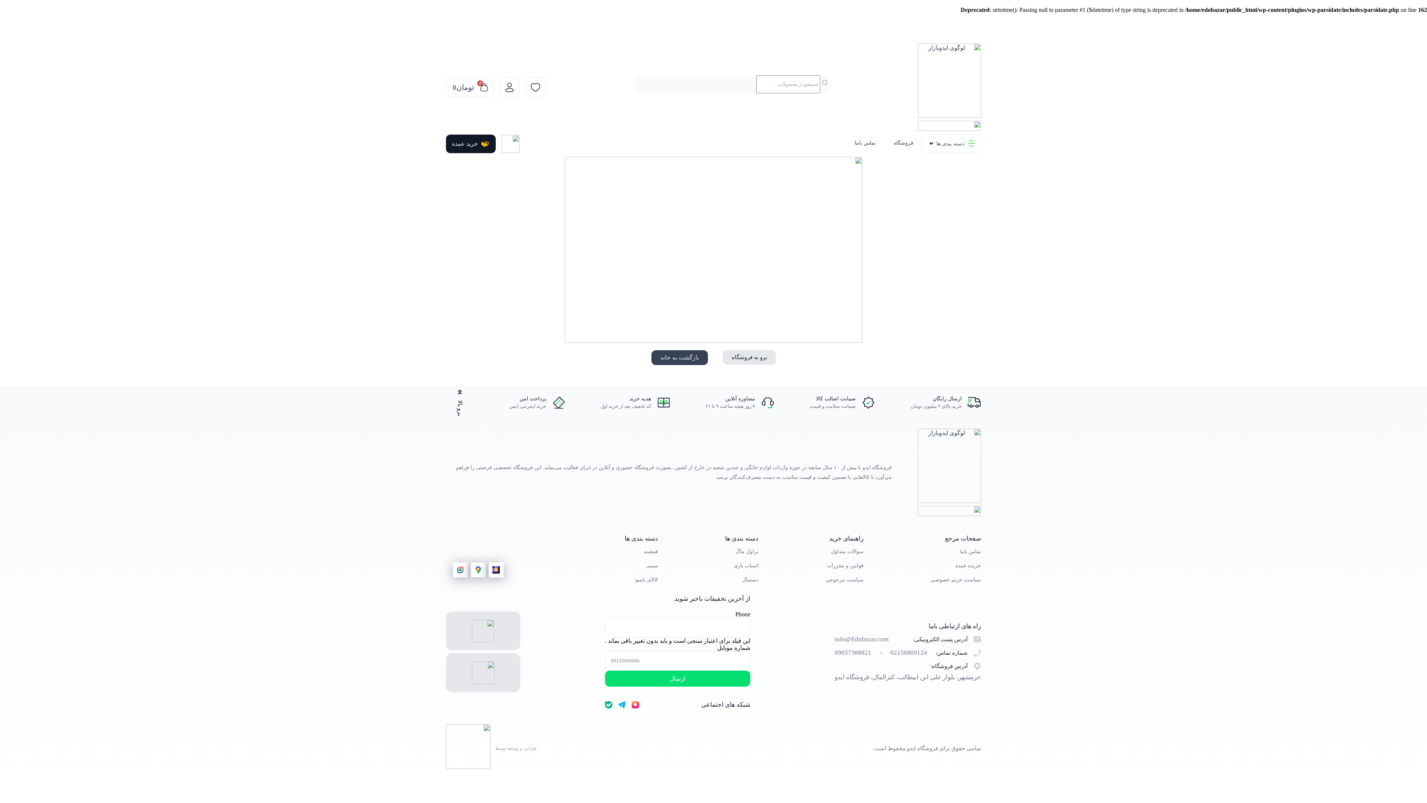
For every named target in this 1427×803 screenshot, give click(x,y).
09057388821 (853, 652)
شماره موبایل (733, 648)
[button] (951, 143)
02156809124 (908, 652)
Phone (742, 614)
